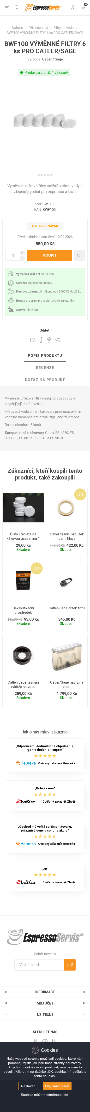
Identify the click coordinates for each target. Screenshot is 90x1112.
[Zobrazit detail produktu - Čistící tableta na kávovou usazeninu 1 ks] (23, 508)
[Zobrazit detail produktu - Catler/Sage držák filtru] (66, 582)
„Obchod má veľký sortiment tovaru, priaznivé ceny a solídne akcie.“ (45, 828)
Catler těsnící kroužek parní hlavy (67, 536)
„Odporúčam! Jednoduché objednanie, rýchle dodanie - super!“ (45, 748)
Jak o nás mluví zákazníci (45, 732)
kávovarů (27, 310)
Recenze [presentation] (45, 368)
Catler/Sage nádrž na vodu (66, 684)
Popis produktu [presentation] (45, 355)
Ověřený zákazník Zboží (58, 801)
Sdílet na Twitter (32, 340)
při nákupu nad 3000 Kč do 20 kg (48, 291)
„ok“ (45, 869)
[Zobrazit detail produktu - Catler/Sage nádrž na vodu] (66, 656)
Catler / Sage (52, 59)
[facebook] (35, 1041)
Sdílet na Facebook (41, 340)
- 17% (36, 568)
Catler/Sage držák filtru (67, 608)
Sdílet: (45, 330)
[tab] (45, 356)
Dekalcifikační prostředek (23, 610)
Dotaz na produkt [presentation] (45, 380)
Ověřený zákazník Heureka (56, 763)
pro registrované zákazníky (45, 300)
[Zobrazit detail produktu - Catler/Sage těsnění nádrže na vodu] (23, 656)
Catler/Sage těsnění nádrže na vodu (23, 684)
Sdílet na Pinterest (49, 340)
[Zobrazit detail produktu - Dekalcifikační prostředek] (23, 582)
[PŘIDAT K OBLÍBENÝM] (79, 255)
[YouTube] (45, 1041)
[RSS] (55, 1041)
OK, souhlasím (57, 1086)
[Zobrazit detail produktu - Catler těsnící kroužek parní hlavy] (66, 508)
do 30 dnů (35, 274)
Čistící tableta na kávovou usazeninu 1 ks (23, 538)
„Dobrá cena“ (45, 788)
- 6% (80, 494)
